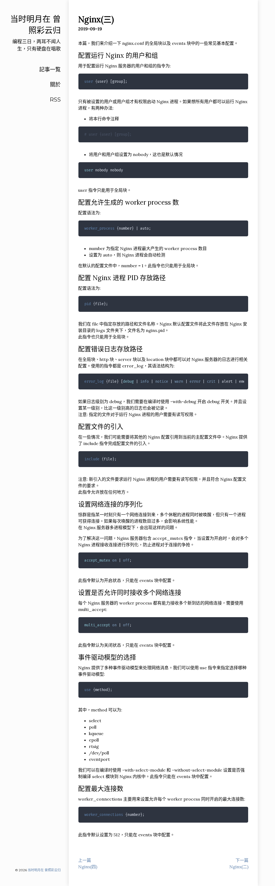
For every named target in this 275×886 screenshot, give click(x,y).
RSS (55, 99)
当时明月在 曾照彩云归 (44, 870)
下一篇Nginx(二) (238, 863)
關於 (55, 84)
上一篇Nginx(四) (87, 863)
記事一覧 (50, 69)
